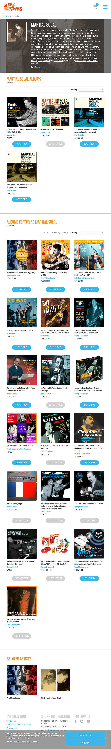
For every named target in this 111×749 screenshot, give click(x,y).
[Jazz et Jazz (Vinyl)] (22, 486)
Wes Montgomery (81, 567)
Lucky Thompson (81, 336)
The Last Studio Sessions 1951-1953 (88, 504)
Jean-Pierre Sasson (48, 278)
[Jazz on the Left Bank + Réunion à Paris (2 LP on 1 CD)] (89, 255)
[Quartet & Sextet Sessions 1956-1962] (22, 312)
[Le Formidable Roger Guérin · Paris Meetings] (55, 370)
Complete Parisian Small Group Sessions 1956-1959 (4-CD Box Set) (88, 389)
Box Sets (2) (55, 233)
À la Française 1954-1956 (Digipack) (21, 272)
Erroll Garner (80, 60)
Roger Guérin (46, 394)
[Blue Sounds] (12, 7)
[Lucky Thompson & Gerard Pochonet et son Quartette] (22, 601)
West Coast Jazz (13, 276)
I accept (85, 743)
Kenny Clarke (46, 512)
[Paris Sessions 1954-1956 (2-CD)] (22, 428)
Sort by (74, 89)
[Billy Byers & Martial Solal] (55, 680)
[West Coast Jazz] (22, 680)
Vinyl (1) (65, 233)
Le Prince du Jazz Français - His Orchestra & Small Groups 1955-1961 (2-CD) (88, 448)
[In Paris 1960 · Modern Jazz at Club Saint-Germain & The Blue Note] (89, 312)
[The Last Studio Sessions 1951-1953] (89, 486)
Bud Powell (92, 60)
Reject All (85, 735)
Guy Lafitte (11, 333)
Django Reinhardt (81, 507)
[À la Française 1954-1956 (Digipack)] (22, 255)
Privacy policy (12, 728)
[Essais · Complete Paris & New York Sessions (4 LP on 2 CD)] (22, 370)
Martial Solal (11, 135)
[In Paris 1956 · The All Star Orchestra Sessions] (55, 428)
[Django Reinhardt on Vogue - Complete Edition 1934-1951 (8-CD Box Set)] (55, 544)
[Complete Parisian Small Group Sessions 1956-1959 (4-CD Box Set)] (89, 370)
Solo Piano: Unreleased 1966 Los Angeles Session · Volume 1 (19, 186)
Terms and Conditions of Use (19, 724)
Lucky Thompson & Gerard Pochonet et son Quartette (21, 620)
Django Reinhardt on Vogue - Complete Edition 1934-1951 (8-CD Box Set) (55, 562)
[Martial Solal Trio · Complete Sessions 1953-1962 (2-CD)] (22, 112)
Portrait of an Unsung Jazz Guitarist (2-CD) (54, 273)
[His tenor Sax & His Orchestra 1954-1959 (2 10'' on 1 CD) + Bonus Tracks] (55, 312)
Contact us (11, 721)
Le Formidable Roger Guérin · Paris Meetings (54, 389)
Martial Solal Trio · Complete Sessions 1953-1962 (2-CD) (21, 130)
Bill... (37, 63)
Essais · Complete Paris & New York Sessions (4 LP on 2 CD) (21, 389)
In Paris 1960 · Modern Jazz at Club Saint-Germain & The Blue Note (88, 331)
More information (13, 742)
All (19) (46, 233)
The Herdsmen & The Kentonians (19, 449)
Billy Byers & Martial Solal (84, 278)
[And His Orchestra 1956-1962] (55, 112)
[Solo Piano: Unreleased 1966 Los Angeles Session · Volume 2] (89, 112)
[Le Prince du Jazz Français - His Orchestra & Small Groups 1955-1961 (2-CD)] (89, 428)
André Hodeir (12, 394)
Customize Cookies (29, 742)
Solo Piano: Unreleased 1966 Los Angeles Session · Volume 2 (87, 130)
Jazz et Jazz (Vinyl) (14, 504)
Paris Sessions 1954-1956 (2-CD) (20, 446)
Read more (36, 67)
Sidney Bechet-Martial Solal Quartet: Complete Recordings (21, 562)
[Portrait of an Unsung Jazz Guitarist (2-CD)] (55, 255)
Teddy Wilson (44, 60)
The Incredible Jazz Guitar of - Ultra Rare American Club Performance (88, 562)
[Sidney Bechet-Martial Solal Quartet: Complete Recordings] (22, 544)
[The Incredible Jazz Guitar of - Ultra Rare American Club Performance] (89, 544)
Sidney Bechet (12, 567)
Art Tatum (58, 60)
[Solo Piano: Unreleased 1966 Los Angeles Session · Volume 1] (22, 167)
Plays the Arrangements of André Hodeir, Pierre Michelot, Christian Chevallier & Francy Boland (54, 506)
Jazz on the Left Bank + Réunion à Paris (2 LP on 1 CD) (87, 273)
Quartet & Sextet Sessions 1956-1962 (21, 330)
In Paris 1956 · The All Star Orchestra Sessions (55, 447)
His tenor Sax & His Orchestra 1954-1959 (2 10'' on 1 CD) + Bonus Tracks (55, 331)
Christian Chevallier (82, 454)
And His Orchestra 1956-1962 (52, 129)
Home (5, 16)
